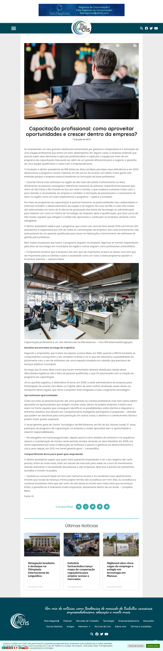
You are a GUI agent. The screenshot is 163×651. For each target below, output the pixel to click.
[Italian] (13, 647)
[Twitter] (151, 28)
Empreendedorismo (129, 621)
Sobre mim (120, 626)
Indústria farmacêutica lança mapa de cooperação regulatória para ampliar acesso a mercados (81, 571)
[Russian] (23, 647)
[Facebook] (146, 28)
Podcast (67, 621)
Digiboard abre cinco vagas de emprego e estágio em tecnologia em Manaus (120, 569)
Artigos (70, 626)
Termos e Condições (141, 626)
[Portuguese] (20, 647)
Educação (148, 621)
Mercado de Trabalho (87, 621)
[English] (10, 647)
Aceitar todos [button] (153, 646)
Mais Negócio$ (51, 621)
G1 (32, 496)
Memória (83, 626)
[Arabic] (3, 647)
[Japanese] (16, 647)
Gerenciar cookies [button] (136, 646)
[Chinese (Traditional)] (7, 647)
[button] (13, 28)
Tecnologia (108, 621)
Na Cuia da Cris (103, 626)
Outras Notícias (54, 626)
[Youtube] (156, 28)
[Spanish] (26, 647)
